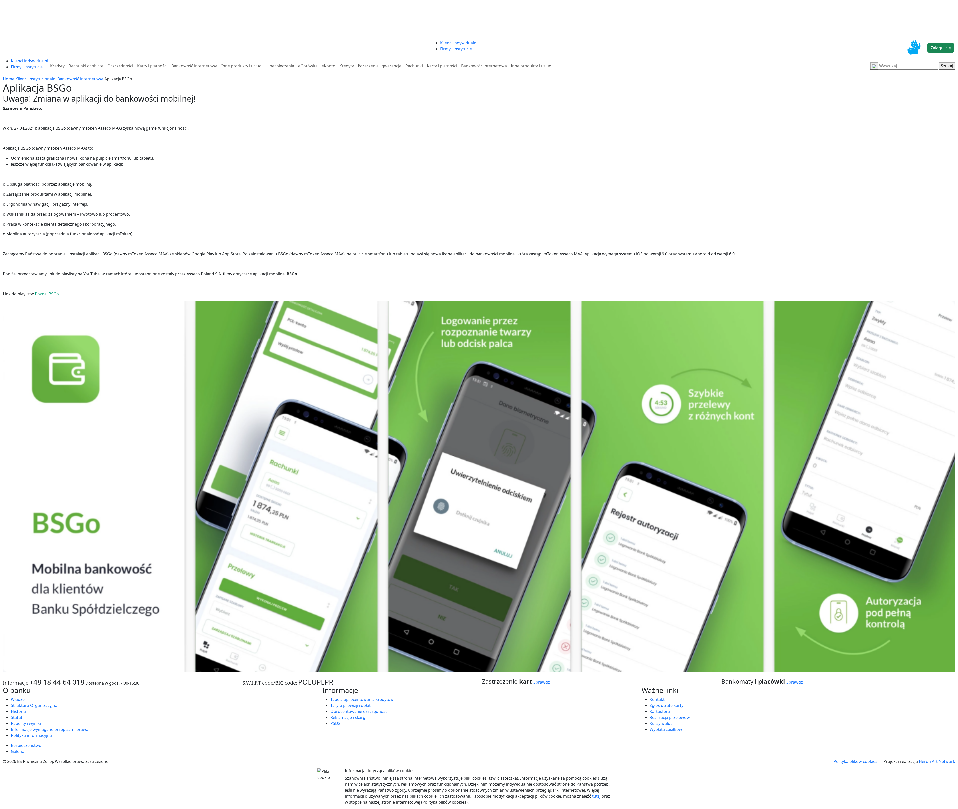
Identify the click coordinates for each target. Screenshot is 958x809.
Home (8, 79)
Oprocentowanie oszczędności (359, 711)
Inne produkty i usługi (242, 66)
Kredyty (57, 66)
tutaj (596, 796)
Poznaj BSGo (47, 294)
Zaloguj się (941, 48)
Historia (18, 711)
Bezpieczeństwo (26, 745)
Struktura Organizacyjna (34, 705)
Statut (16, 717)
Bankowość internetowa (194, 66)
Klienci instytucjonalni (35, 79)
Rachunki (414, 66)
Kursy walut (661, 723)
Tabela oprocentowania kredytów (362, 699)
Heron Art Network (937, 761)
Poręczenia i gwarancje (379, 66)
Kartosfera (660, 711)
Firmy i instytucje (456, 49)
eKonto (328, 66)
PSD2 (335, 723)
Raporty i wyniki (26, 723)
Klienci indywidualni (458, 43)
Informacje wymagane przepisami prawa (49, 729)
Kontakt (657, 699)
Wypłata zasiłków (666, 729)
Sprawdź (541, 682)
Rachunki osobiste (86, 66)
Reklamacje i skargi (348, 717)
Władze (18, 699)
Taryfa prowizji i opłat (350, 705)
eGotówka (308, 66)
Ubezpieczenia (280, 66)
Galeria (17, 751)
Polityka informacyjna (31, 735)
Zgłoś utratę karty (666, 705)
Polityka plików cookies (855, 761)
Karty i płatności (152, 66)
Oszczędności (120, 66)
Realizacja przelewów (670, 717)
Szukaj (947, 66)
